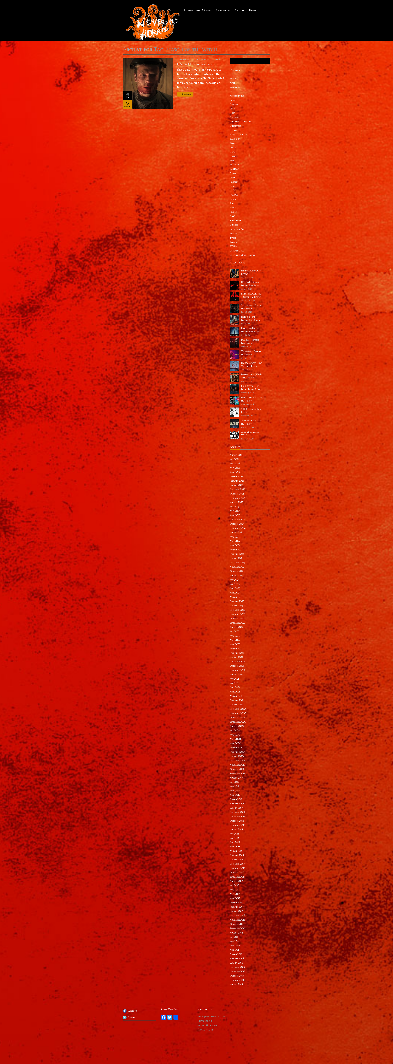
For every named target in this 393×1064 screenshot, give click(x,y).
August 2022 (236, 627)
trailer (233, 237)
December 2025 (237, 489)
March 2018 (236, 851)
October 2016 (237, 924)
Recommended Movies (197, 10)
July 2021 (234, 678)
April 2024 (235, 545)
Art (231, 91)
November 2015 (237, 971)
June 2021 (234, 683)
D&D (232, 113)
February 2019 (237, 803)
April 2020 (235, 743)
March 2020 (236, 747)
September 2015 (237, 980)
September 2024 (237, 528)
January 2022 (236, 657)
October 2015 (237, 975)
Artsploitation (237, 95)
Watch (239, 10)
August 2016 (236, 932)
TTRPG (233, 246)
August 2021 (236, 674)
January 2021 (236, 704)
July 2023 (234, 579)
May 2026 (235, 468)
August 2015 (236, 984)
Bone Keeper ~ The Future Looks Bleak (250, 388)
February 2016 (237, 958)
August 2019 (236, 777)
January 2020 (237, 756)
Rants (233, 207)
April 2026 (235, 472)
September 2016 (237, 928)
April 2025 (235, 515)
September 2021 (237, 670)
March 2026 (236, 476)
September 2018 (237, 825)
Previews (234, 194)
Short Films (235, 220)
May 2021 (235, 687)
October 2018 (237, 820)
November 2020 (238, 713)
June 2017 (234, 889)
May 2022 (235, 640)
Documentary (237, 117)
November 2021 (237, 661)
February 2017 (237, 907)
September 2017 (237, 876)
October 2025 (237, 493)
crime (232, 108)
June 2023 (235, 584)
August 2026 (236, 455)
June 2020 (235, 734)
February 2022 (237, 653)
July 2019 (234, 782)
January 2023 (236, 605)
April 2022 (235, 644)
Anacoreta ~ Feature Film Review (251, 422)
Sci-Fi (232, 216)
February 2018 (237, 855)
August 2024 (236, 532)
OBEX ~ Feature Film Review (251, 411)
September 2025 (237, 498)
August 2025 (236, 502)
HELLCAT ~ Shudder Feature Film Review (251, 284)
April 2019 (235, 795)
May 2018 (235, 842)
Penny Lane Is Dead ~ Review (251, 272)
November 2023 (237, 567)
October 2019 (237, 769)
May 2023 (235, 588)
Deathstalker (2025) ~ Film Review (251, 376)
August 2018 (236, 829)
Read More (186, 94)
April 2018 (235, 846)
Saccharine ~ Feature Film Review (251, 307)
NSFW (233, 190)
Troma (233, 242)
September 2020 (238, 721)
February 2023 (237, 601)
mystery (234, 181)
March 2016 (236, 954)
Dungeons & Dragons (240, 121)
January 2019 (236, 808)
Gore (232, 151)
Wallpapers (223, 10)
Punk (232, 203)
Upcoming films (237, 250)
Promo (233, 199)
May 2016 (235, 945)
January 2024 (236, 558)
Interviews (235, 164)
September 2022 (237, 622)
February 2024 (237, 554)
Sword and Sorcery (239, 229)
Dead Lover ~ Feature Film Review (251, 399)
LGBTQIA (234, 169)
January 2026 (236, 485)
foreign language (238, 134)
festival (233, 130)
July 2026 (234, 459)
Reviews (233, 212)
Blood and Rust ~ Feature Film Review (250, 330)
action (233, 78)
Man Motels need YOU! (250, 434)
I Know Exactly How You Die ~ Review (251, 365)
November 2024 (237, 519)
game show (235, 138)
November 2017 (237, 868)
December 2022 (237, 610)
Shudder (234, 224)
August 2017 (236, 881)
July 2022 (234, 631)
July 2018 (234, 833)
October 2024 (237, 523)
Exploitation (236, 126)
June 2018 (234, 838)
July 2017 (234, 885)
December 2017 (237, 863)
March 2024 (236, 549)
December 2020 (238, 709)
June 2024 (235, 536)
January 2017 (236, 911)
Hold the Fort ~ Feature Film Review (250, 318)
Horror (233, 156)
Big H (218, 59)
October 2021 (237, 666)
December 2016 (237, 915)
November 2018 (237, 816)
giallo (233, 147)
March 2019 (236, 799)
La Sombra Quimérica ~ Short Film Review (251, 295)
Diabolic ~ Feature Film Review (250, 341)
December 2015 (237, 967)
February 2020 (237, 752)
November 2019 (237, 764)
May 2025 (235, 511)
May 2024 (235, 541)
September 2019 (237, 773)
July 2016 (234, 937)
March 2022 (236, 648)
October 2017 (237, 872)
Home (252, 10)
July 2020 (235, 730)
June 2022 (234, 635)
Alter (232, 82)
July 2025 (234, 506)
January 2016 (236, 962)
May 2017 (235, 894)
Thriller (233, 233)
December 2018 (237, 812)
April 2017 (235, 898)
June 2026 (235, 463)
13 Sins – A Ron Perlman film (194, 64)
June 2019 (234, 786)
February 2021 (237, 700)
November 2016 (237, 919)
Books (233, 100)
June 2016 (234, 941)
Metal (233, 173)
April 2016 (235, 950)
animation (235, 87)
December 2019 (237, 760)
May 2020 (235, 739)
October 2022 (237, 618)
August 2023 (236, 575)
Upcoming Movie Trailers (242, 255)
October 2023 (237, 571)
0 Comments (185, 59)
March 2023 (236, 597)
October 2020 (237, 717)
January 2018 (236, 859)
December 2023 (237, 562)
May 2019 (235, 790)
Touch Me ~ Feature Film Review (251, 353)
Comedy (234, 104)
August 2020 (237, 726)
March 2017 (236, 902)
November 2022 (237, 614)
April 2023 (235, 592)
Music (233, 177)
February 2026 (237, 480)
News (232, 186)
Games (233, 143)
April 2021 (235, 691)
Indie (232, 160)
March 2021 (236, 696)
